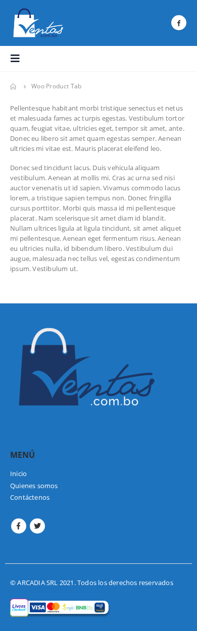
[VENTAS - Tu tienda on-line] (38, 23)
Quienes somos (34, 485)
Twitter (37, 526)
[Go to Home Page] (13, 86)
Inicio (18, 473)
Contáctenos (30, 497)
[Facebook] (178, 22)
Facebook (18, 526)
